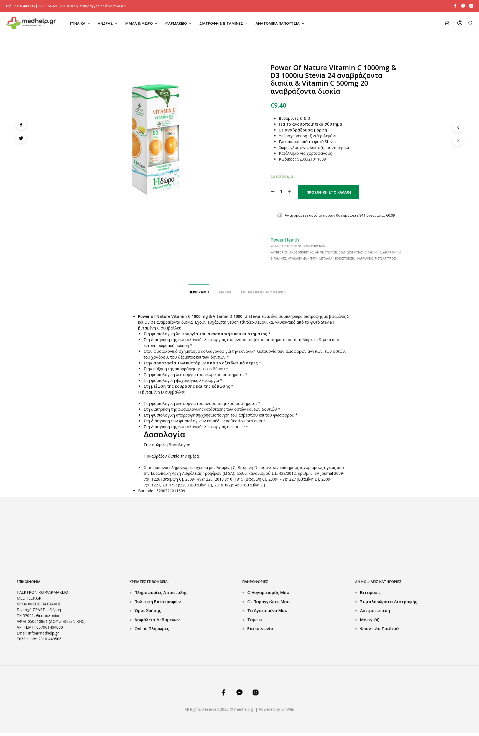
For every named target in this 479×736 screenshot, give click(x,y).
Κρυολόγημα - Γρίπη (303, 258)
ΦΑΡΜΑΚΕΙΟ (176, 23)
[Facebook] (21, 124)
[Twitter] (21, 138)
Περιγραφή (198, 292)
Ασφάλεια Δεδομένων (157, 619)
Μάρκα (225, 292)
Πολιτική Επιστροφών (157, 601)
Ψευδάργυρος (385, 258)
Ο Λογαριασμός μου (268, 592)
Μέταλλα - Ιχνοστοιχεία (337, 258)
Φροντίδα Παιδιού (379, 628)
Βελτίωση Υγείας (351, 252)
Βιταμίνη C (373, 252)
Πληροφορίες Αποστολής (160, 592)
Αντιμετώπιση (326, 252)
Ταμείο (254, 619)
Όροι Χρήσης (147, 610)
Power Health (285, 240)
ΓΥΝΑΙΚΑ (77, 23)
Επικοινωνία (260, 628)
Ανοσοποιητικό (301, 252)
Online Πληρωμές (151, 628)
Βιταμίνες (370, 592)
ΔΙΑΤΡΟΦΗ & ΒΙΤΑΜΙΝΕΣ (221, 23)
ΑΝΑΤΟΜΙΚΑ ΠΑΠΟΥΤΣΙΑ (278, 23)
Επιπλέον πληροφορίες (264, 292)
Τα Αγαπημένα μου (267, 610)
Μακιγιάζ (369, 619)
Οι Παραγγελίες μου (268, 601)
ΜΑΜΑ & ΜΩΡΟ (139, 23)
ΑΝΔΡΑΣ (105, 23)
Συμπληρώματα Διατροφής (388, 601)
